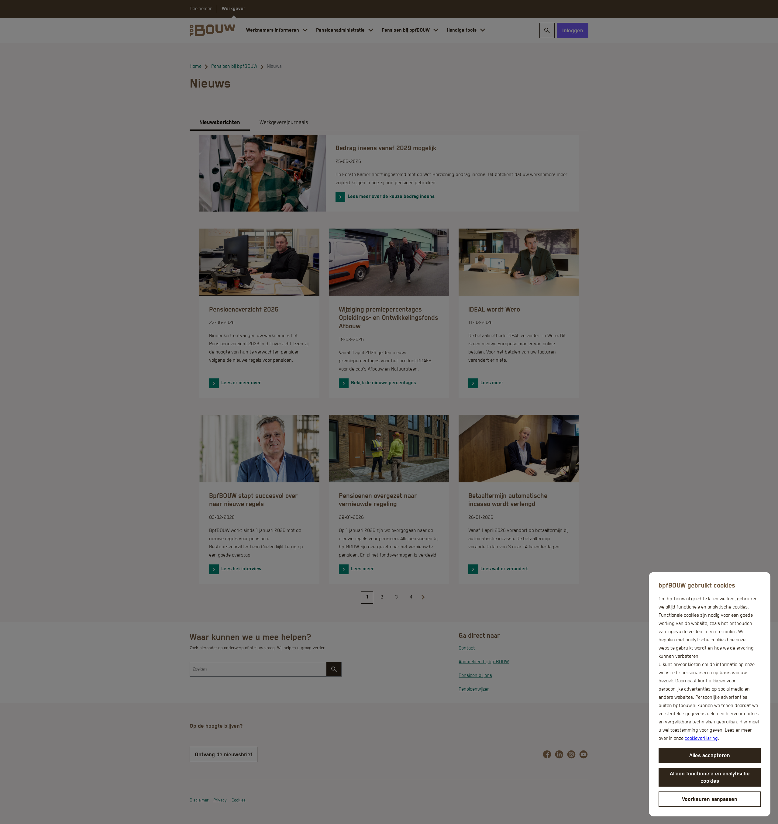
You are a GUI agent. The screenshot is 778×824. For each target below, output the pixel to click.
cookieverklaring (701, 738)
